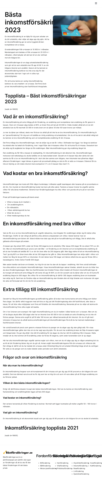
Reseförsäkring (79, 468)
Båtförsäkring (45, 466)
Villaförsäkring (62, 466)
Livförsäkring (79, 471)
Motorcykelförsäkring (48, 468)
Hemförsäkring (62, 463)
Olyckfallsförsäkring (81, 463)
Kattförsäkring (95, 466)
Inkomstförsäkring (80, 466)
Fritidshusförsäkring (64, 468)
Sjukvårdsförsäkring (81, 474)
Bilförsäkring (45, 463)
